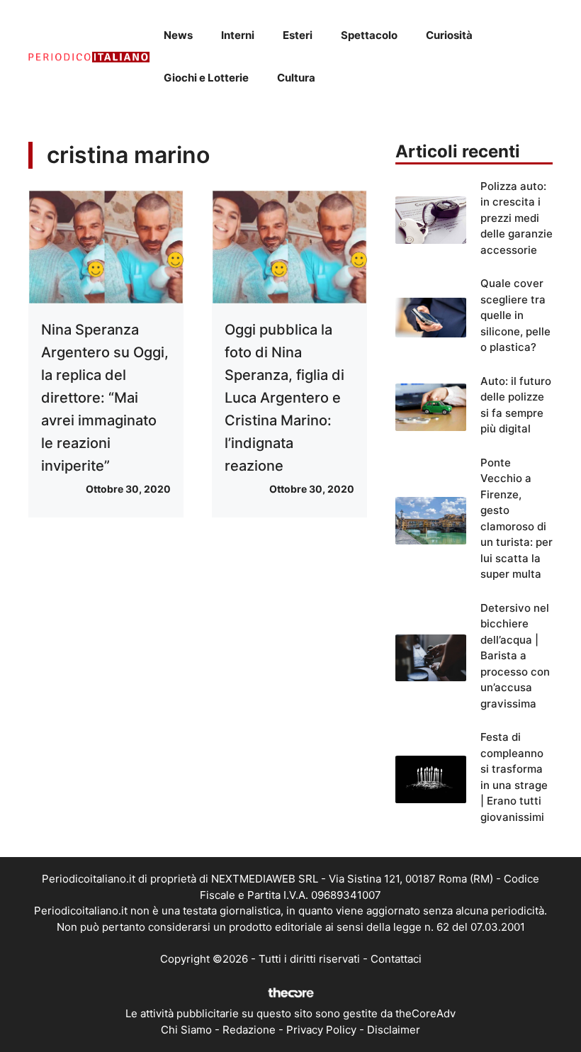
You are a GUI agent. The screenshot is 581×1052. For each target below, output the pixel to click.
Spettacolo (369, 35)
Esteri (297, 35)
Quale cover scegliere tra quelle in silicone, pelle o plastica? (515, 315)
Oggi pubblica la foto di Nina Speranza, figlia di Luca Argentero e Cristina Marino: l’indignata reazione (284, 397)
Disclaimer (393, 1029)
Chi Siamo (186, 1029)
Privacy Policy (321, 1029)
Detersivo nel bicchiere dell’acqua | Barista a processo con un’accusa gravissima (515, 655)
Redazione (249, 1029)
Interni (237, 35)
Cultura (296, 77)
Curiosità (449, 35)
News (178, 35)
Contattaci (396, 959)
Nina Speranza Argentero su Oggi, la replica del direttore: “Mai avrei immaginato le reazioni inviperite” (105, 397)
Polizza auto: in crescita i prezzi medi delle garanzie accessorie (516, 218)
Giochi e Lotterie (206, 77)
